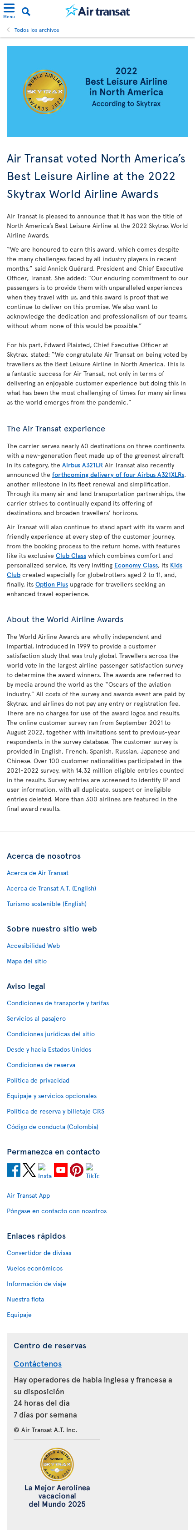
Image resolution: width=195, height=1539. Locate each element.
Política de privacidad (38, 1080)
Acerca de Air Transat (37, 872)
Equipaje (19, 1314)
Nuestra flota (25, 1299)
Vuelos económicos (35, 1268)
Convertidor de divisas (39, 1252)
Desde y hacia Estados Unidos (49, 1049)
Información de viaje (36, 1283)
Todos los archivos (37, 29)
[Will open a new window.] (13, 1171)
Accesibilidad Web (33, 945)
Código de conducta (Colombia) (52, 1126)
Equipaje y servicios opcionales (52, 1095)
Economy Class (136, 565)
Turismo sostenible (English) (47, 903)
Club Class (71, 555)
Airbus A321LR (82, 465)
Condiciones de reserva (41, 1064)
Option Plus (51, 584)
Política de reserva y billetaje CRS (55, 1111)
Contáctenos (38, 1363)
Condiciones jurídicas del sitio (51, 1033)
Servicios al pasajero (36, 1018)
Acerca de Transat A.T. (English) (51, 888)
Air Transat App (28, 1195)
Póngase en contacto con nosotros (57, 1210)
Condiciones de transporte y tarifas (58, 1002)
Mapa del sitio (27, 961)
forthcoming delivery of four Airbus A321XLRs (118, 474)
